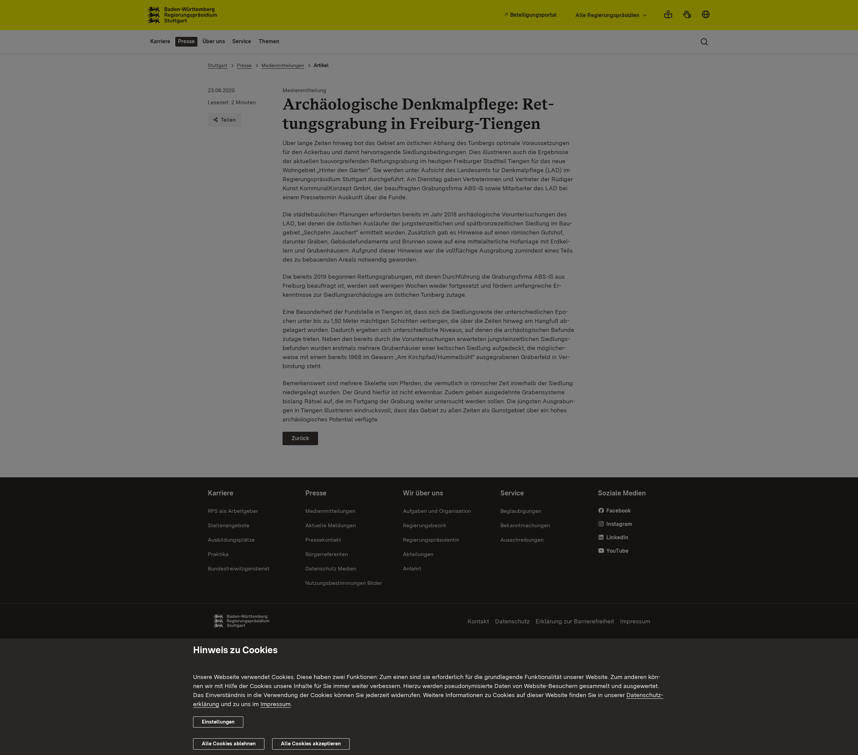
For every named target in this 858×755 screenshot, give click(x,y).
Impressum (275, 703)
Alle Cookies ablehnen (229, 744)
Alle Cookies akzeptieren (311, 744)
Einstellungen (218, 722)
